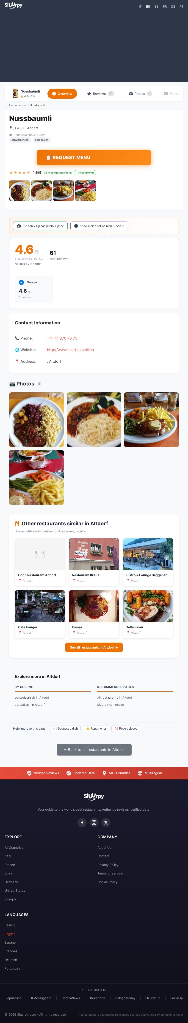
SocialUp (176, 998)
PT (181, 6)
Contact (103, 856)
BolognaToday (125, 998)
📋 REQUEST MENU (68, 157)
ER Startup (152, 998)
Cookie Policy (107, 882)
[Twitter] (106, 822)
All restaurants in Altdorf (114, 697)
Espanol (10, 942)
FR (165, 6)
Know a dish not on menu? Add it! (102, 226)
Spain (9, 873)
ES (156, 6)
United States (15, 890)
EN (148, 6)
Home (13, 105)
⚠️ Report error (96, 728)
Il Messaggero (41, 998)
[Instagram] (94, 822)
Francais (11, 951)
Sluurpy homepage (110, 704)
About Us (104, 847)
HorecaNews (70, 998)
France (10, 865)
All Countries (14, 847)
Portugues (12, 968)
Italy (8, 856)
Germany (11, 882)
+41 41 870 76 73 (62, 338)
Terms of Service (110, 873)
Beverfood (97, 998)
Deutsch (11, 960)
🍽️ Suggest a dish (65, 728)
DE (173, 6)
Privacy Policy (108, 865)
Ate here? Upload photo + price (43, 226)
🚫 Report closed (125, 728)
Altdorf (23, 105)
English (10, 934)
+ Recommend (85, 172)
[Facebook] (82, 822)
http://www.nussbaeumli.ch (70, 349)
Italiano (10, 925)
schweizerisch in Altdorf (32, 697)
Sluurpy (10, 899)
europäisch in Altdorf (30, 704)
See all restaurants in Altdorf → (94, 647)
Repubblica (13, 998)
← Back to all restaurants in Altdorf (94, 749)
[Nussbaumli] (19, 190)
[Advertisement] (94, 45)
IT (140, 6)
